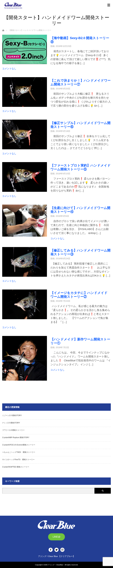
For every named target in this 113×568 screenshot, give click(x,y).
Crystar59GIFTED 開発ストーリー (15, 467)
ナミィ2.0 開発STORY (11, 423)
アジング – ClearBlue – (56, 565)
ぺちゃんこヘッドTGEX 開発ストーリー (18, 452)
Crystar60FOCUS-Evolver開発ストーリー (18, 445)
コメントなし (9, 68)
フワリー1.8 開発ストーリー (13, 430)
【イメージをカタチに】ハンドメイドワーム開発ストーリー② (79, 294)
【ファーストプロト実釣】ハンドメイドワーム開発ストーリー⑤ (80, 167)
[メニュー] (108, 5)
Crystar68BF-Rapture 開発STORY (15, 437)
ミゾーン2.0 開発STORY (12, 415)
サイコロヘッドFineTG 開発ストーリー (18, 460)
